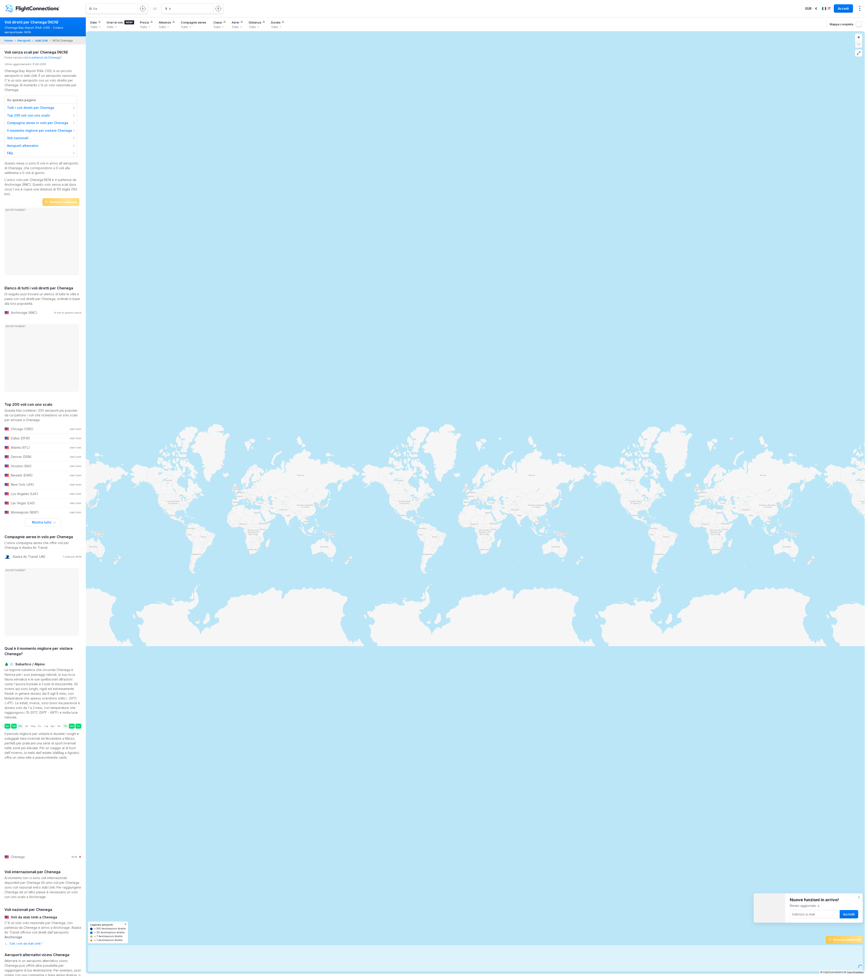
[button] (858, 37)
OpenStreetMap (855, 972)
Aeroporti (23, 40)
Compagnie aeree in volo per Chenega (37, 123)
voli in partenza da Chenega (41, 57)
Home (9, 40)
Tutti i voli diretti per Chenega (30, 108)
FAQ (10, 153)
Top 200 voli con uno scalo (28, 115)
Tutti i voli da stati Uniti (25, 943)
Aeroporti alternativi (22, 146)
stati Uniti (41, 40)
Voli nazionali (17, 138)
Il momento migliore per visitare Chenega (39, 130)
